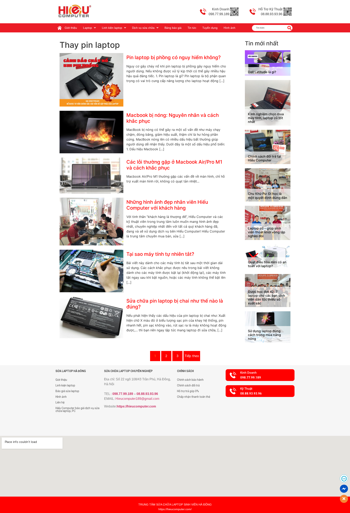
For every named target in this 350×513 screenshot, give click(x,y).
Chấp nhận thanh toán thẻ (193, 396)
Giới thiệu (71, 27)
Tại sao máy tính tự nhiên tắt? (160, 254)
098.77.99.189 (122, 394)
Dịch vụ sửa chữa (143, 27)
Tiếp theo (192, 356)
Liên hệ (59, 402)
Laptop (87, 27)
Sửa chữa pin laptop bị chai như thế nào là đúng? (174, 304)
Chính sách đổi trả (188, 385)
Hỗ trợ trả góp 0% (188, 391)
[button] (260, 375)
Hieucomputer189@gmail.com (137, 398)
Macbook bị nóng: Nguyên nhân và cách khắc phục (172, 118)
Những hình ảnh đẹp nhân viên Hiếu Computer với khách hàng (167, 205)
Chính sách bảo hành (190, 379)
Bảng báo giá (172, 27)
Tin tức (192, 27)
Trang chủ (61, 26)
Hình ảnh (229, 27)
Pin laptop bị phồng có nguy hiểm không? (173, 57)
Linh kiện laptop (112, 27)
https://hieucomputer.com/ (175, 509)
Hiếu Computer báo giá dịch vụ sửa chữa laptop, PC (77, 409)
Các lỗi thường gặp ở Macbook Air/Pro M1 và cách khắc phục (174, 165)
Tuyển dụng (210, 27)
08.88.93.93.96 (147, 394)
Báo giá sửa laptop (67, 391)
